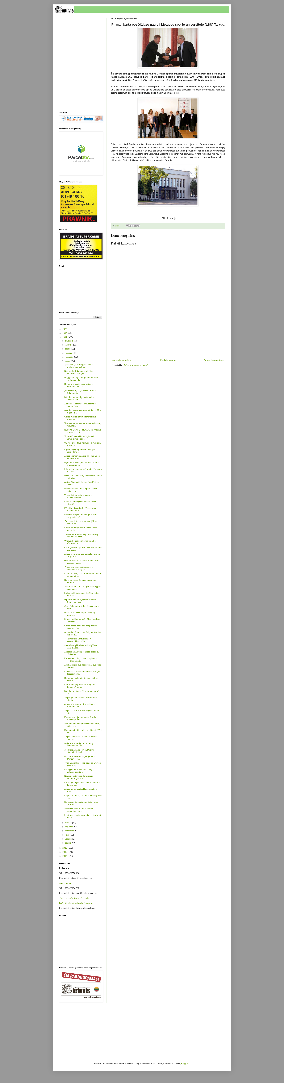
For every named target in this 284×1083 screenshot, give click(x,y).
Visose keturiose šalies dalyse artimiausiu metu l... (78, 496)
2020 (65, 329)
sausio (68, 843)
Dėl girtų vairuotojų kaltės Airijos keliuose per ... (79, 398)
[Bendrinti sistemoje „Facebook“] (135, 225)
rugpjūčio (69, 357)
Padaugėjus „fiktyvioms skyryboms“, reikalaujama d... (81, 659)
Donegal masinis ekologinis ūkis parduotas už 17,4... (79, 385)
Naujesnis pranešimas (122, 360)
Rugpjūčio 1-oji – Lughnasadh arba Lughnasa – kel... (81, 378)
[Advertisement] (168, 334)
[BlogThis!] (129, 225)
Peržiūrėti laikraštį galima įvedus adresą (75, 903)
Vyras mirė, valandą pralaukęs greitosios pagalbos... (78, 365)
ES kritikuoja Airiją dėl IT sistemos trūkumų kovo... (80, 509)
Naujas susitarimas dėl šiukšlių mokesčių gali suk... (78, 777)
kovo (67, 835)
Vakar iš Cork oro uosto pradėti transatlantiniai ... (78, 809)
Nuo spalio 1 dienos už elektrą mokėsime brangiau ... (78, 372)
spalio (68, 349)
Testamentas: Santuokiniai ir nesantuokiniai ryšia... (77, 640)
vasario (68, 839)
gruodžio (69, 341)
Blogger (184, 1063)
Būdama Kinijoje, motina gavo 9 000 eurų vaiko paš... (81, 515)
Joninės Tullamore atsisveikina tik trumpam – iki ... (80, 705)
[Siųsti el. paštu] (127, 225)
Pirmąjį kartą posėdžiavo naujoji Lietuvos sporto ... (79, 770)
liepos (68, 361)
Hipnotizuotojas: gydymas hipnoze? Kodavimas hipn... (80, 600)
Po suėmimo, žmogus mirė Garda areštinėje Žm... (80, 718)
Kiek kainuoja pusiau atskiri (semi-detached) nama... (80, 685)
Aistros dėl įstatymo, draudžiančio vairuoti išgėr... (80, 405)
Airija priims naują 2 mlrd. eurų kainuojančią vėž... (78, 744)
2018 (65, 333)
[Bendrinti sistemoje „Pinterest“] (138, 225)
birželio (68, 822)
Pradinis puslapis (168, 360)
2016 (65, 848)
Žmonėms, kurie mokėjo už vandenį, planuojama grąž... (81, 535)
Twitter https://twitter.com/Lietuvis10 (75, 898)
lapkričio (69, 345)
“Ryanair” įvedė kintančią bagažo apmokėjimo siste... (79, 437)
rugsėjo (68, 353)
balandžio (70, 830)
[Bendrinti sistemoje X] (132, 225)
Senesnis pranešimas (214, 360)
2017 (65, 337)
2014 (65, 856)
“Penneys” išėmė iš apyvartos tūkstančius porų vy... (78, 568)
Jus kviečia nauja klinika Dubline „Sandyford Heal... (79, 751)
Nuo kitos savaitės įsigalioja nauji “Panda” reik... (79, 757)
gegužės (69, 826)
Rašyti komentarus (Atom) (136, 365)
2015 (65, 852)
